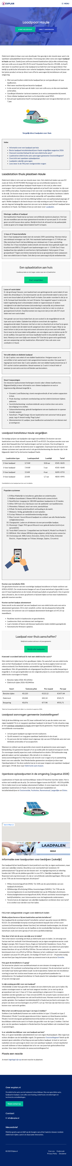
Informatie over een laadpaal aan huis (24, 147)
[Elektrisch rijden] (8, 3)
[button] (37, 133)
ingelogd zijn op (15, 1059)
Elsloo (64, 790)
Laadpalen (50, 207)
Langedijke (55, 790)
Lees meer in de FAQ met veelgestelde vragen (27, 164)
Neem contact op (14, 1104)
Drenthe (60, 957)
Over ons (51, 1151)
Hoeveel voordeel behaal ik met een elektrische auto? (30, 153)
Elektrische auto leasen (34, 766)
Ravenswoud (45, 790)
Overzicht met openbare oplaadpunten (24, 158)
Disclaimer (62, 1154)
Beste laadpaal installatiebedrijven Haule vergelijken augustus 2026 (36, 150)
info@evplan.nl (13, 1118)
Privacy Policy (52, 1154)
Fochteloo (35, 790)
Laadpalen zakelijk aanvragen (20, 161)
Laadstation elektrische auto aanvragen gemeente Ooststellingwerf (36, 156)
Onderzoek (60, 1151)
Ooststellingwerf (52, 1037)
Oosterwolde (25, 790)
